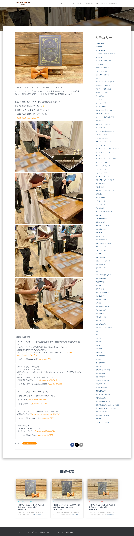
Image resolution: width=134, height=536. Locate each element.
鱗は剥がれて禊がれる (102, 415)
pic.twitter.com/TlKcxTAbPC (38, 400)
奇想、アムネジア (101, 246)
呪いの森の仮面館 (101, 229)
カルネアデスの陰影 (101, 92)
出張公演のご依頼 (89, 3)
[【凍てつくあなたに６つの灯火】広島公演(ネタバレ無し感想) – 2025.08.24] (103, 488)
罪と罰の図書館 (100, 363)
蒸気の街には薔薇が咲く (103, 370)
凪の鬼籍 (98, 215)
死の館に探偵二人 (101, 310)
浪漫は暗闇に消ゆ (101, 324)
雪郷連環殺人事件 (101, 391)
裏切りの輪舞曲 (100, 377)
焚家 (97, 334)
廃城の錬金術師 (100, 257)
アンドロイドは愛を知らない (104, 89)
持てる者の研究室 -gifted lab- (104, 275)
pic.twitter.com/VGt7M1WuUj (49, 380)
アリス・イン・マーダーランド (105, 82)
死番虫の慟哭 (100, 313)
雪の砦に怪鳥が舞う (101, 387)
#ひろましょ (71, 352)
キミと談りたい (100, 96)
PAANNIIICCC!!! (100, 43)
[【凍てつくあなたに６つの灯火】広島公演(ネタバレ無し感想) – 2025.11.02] (31, 488)
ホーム (63, 3)
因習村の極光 (100, 236)
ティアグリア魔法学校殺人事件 (105, 117)
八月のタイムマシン (101, 204)
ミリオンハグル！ (101, 169)
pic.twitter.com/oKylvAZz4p (27, 355)
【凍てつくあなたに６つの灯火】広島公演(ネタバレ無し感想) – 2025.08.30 (66, 507)
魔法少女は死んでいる (102, 411)
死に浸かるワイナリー (102, 306)
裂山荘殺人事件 (100, 373)
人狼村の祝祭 (100, 187)
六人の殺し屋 (100, 208)
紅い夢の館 (99, 352)
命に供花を (99, 232)
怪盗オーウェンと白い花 (103, 261)
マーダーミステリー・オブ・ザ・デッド (107, 148)
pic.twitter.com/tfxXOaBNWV (44, 431)
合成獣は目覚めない (101, 218)
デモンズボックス (101, 127)
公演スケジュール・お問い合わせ (109, 3)
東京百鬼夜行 (100, 296)
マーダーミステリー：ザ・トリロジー (107, 158)
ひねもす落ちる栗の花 (102, 75)
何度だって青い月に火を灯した (105, 190)
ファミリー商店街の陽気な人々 (105, 131)
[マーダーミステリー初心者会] (23, 3)
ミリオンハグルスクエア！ (103, 166)
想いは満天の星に (101, 268)
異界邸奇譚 (99, 341)
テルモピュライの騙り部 (103, 124)
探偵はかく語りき (101, 278)
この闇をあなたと (101, 64)
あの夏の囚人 (100, 57)
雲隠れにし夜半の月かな (103, 394)
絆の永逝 (98, 359)
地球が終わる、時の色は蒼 (103, 243)
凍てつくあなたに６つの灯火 (30, 443)
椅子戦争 (98, 303)
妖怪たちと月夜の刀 (101, 250)
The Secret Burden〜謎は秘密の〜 (106, 54)
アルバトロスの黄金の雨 (103, 85)
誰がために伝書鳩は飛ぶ (103, 380)
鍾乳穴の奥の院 (100, 384)
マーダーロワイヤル (101, 162)
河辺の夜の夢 (100, 320)
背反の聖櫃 (99, 366)
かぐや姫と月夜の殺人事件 (103, 61)
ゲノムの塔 (99, 99)
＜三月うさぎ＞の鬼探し (103, 422)
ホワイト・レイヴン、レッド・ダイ (106, 141)
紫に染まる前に (100, 356)
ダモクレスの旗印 (101, 106)
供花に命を (99, 194)
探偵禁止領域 (100, 282)
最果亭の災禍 (100, 289)
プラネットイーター (101, 134)
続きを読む (37, 514)
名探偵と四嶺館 (100, 222)
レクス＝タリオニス (101, 173)
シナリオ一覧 (70, 3)
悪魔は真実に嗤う (101, 264)
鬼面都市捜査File (101, 398)
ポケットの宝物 (100, 145)
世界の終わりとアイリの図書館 (105, 180)
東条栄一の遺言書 (101, 299)
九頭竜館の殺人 (100, 183)
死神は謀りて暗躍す (101, 317)
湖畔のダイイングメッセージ (104, 327)
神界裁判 (98, 345)
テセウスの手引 (100, 120)
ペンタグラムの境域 (101, 138)
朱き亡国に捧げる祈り (102, 292)
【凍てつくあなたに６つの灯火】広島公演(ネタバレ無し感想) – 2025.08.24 (102, 507)
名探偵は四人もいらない (103, 225)
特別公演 (98, 338)
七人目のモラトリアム (102, 176)
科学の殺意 (99, 349)
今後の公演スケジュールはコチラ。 (28, 118)
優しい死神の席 (100, 197)
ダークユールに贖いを (102, 113)
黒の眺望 (98, 418)
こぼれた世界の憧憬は (102, 68)
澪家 (97, 331)
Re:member (99, 46)
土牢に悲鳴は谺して (101, 239)
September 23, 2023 (44, 359)
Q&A (97, 3)
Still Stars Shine (100, 50)
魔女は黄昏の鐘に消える (103, 401)
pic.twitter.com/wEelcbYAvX (50, 414)
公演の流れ (79, 3)
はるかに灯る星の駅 (101, 71)
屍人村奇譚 (99, 253)
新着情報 (98, 285)
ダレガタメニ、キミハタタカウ (105, 110)
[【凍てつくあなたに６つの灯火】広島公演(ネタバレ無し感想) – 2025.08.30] (67, 488)
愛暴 (97, 271)
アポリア (98, 78)
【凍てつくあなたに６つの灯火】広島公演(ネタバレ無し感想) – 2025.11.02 (31, 507)
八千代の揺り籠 (100, 201)
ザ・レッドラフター (101, 103)
